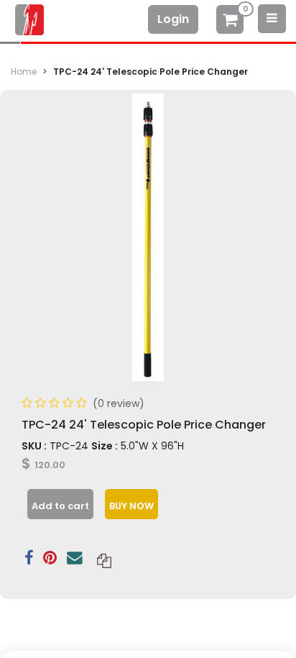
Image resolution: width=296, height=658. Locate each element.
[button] (60, 504)
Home (24, 71)
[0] (230, 21)
